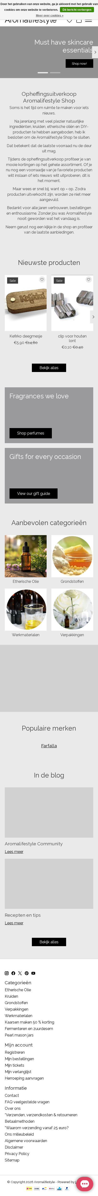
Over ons (13, 1108)
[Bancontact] (44, 1189)
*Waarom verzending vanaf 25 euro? (37, 1128)
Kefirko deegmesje (26, 336)
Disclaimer (14, 1147)
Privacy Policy (17, 1153)
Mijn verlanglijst (18, 1072)
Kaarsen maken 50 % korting (29, 1022)
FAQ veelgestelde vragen (27, 1102)
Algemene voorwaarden (26, 1141)
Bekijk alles (49, 368)
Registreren (15, 1052)
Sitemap (12, 1160)
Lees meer (14, 851)
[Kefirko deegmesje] (26, 303)
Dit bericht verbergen (77, 9)
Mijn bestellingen (19, 1059)
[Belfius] (52, 1189)
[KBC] (59, 1189)
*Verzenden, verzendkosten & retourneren (41, 1115)
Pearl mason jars (19, 1035)
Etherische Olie (26, 581)
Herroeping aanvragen (24, 1078)
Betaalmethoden (19, 1121)
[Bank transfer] (37, 1189)
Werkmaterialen (25, 635)
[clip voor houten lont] (72, 303)
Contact (12, 1095)
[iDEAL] (29, 1189)
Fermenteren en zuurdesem (29, 1028)
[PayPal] (67, 1189)
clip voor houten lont (72, 338)
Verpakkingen (72, 635)
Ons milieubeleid (19, 1134)
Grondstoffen (72, 581)
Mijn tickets (14, 1065)
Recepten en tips (23, 915)
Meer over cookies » (50, 15)
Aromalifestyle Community (34, 843)
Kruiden (11, 996)
